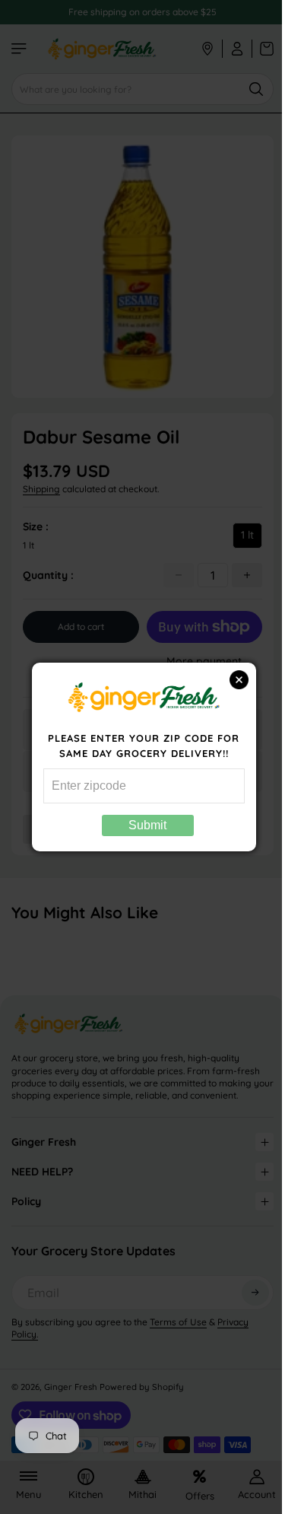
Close (231, 679)
